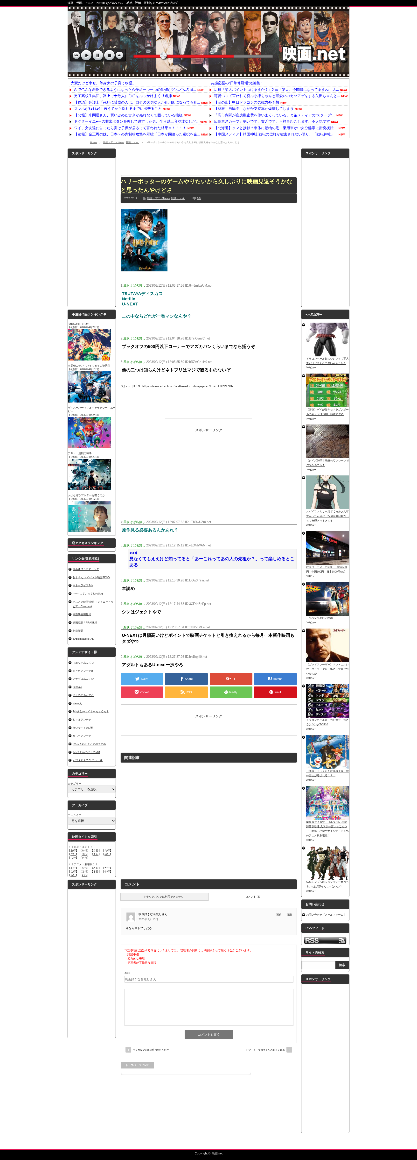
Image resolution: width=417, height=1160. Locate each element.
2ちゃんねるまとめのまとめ (89, 744)
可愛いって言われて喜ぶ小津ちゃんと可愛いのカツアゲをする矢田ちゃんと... (277, 96)
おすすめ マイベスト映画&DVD (91, 577)
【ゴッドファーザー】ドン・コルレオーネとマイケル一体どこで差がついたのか (327, 669)
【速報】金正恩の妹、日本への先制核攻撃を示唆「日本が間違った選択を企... (137, 134)
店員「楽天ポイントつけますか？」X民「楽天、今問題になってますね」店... (276, 89)
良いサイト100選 (83, 727)
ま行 (95, 854)
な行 (73, 854)
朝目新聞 (78, 630)
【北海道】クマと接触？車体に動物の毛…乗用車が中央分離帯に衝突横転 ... (275, 128)
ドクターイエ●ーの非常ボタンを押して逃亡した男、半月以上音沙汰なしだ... (136, 121)
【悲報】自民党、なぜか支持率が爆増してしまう (254, 108)
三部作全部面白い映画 (319, 617)
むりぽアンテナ (82, 719)
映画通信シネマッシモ (86, 569)
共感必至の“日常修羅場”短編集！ (237, 83)
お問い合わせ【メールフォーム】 (326, 914)
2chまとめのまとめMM (86, 752)
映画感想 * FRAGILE (85, 622)
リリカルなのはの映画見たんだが (151, 1049)
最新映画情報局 (82, 614)
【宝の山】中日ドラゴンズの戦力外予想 (246, 102)
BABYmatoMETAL (83, 638)
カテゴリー (74, 783)
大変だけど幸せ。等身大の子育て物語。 (103, 83)
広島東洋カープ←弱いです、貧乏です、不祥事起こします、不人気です (272, 121)
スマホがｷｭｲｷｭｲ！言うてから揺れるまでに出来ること (118, 108)
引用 (289, 914)
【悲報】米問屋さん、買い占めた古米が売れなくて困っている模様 (128, 115)
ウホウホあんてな (83, 662)
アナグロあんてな (83, 678)
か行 (84, 850)
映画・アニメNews (113, 142)
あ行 (73, 850)
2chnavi (77, 687)
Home (93, 142)
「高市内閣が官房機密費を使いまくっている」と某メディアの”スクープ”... (274, 115)
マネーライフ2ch (83, 585)
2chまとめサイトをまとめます (91, 711)
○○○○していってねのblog (88, 593)
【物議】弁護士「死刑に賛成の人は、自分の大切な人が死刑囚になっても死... (137, 102)
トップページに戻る (137, 1065)
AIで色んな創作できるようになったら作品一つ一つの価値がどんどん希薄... (135, 89)
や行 (107, 854)
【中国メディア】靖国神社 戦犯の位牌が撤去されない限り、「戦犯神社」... (275, 134)
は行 (84, 854)
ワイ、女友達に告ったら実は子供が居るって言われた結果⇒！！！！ (130, 128)
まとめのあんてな (83, 695)
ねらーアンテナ (82, 735)
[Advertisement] (209, 159)
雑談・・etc (132, 142)
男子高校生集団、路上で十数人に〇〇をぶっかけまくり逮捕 (123, 96)
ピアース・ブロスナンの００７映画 (265, 1050)
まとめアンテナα (83, 670)
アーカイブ (74, 815)
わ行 (84, 857)
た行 (107, 850)
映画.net (217, 1153)
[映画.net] (208, 75)
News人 (77, 703)
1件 (199, 198)
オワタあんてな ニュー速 (88, 760)
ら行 (73, 857)
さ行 (95, 850)
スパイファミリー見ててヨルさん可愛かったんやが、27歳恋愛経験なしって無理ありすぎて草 (327, 516)
